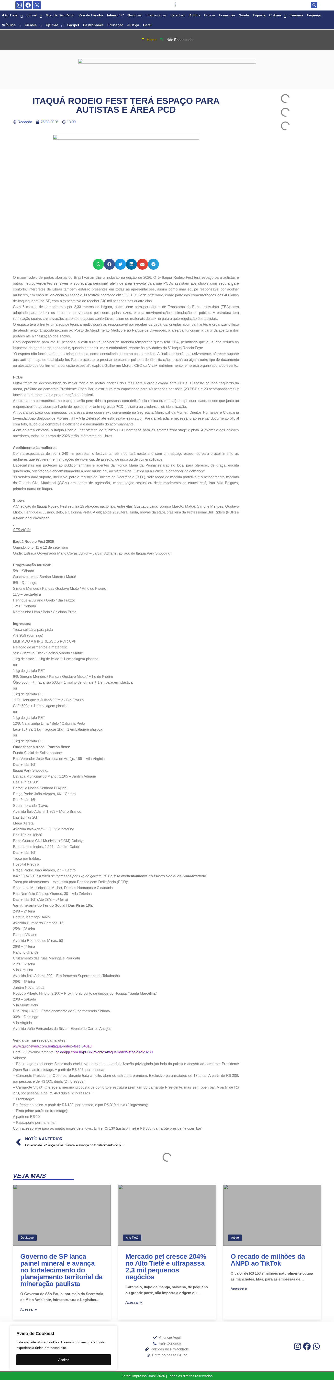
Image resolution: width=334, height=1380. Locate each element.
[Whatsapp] (37, 5)
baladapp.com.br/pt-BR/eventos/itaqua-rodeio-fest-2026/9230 (104, 1052)
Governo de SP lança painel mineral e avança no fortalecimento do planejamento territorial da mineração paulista (61, 1270)
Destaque (27, 1237)
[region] (63, 1347)
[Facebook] (28, 5)
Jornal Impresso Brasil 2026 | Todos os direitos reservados (167, 1376)
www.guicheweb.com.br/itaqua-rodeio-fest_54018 (52, 1046)
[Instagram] (19, 5)
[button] (314, 5)
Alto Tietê (132, 1237)
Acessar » (28, 1309)
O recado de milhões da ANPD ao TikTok (268, 1260)
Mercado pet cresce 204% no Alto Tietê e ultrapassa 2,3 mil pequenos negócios (165, 1267)
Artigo (235, 1237)
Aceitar (63, 1360)
